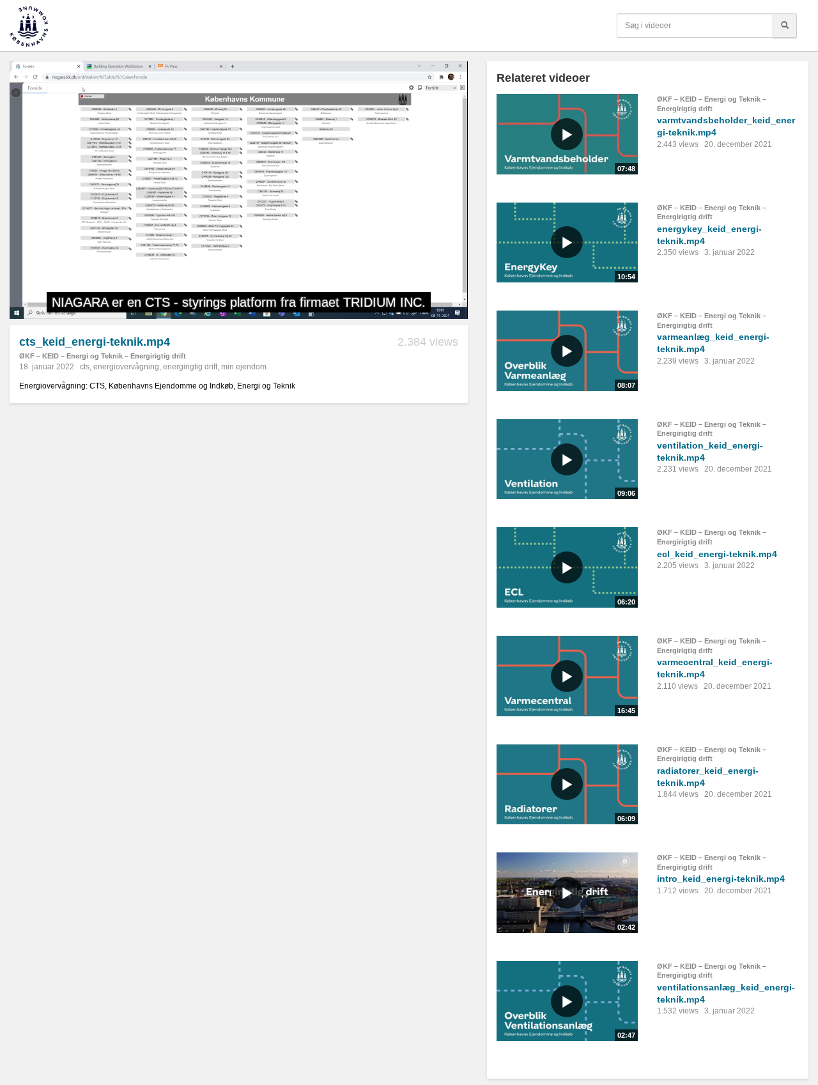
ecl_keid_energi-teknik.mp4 (717, 554)
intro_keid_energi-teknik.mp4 (721, 878)
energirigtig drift (190, 366)
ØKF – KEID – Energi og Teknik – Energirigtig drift (102, 356)
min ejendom (243, 366)
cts (84, 366)
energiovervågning (126, 366)
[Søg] (785, 25)
